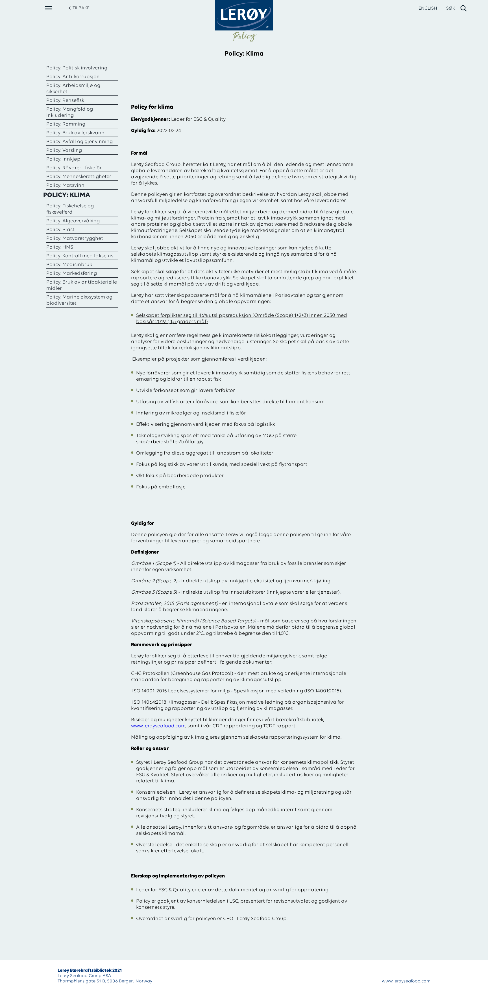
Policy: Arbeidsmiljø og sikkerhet (73, 89)
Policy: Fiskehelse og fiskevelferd (70, 209)
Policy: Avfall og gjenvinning (79, 141)
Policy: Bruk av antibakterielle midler (81, 285)
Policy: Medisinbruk (69, 264)
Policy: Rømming (65, 124)
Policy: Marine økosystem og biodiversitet (79, 300)
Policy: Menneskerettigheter (78, 176)
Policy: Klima (66, 195)
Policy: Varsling (64, 150)
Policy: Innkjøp (63, 159)
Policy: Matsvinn (65, 185)
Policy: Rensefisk (65, 100)
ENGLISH (428, 8)
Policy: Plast (60, 229)
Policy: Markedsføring (71, 273)
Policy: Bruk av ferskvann (75, 133)
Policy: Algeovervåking (73, 221)
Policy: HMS (59, 247)
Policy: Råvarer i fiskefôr (74, 168)
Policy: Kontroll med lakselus (79, 256)
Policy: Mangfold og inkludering (69, 112)
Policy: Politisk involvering (76, 68)
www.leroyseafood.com (158, 726)
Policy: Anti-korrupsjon (73, 77)
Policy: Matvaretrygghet (74, 238)
